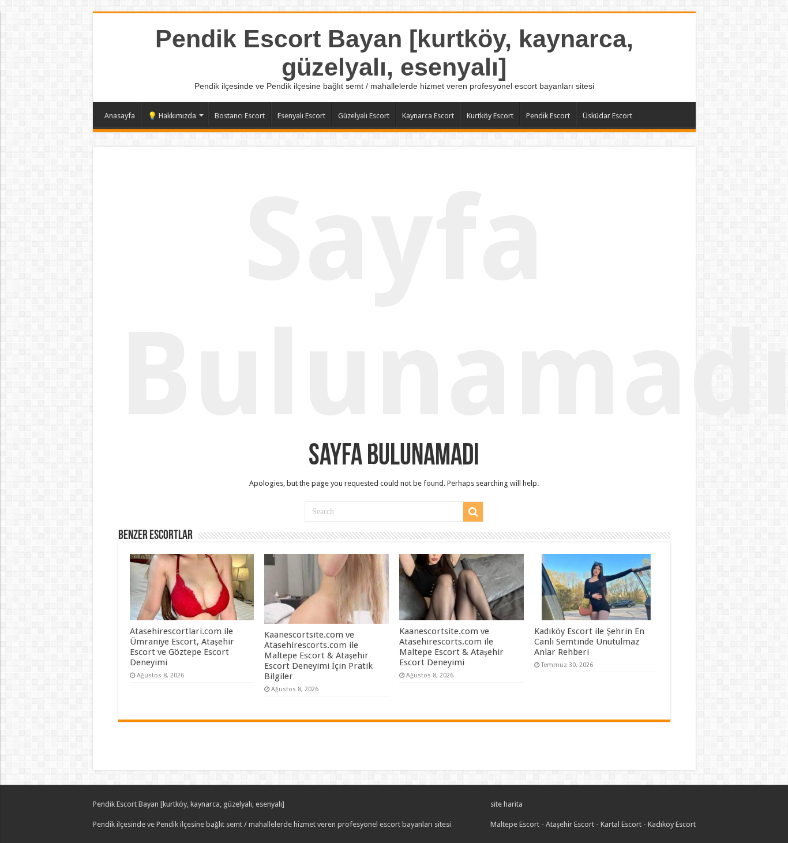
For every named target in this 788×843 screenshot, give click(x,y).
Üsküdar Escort (607, 115)
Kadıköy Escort (672, 824)
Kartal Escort (621, 824)
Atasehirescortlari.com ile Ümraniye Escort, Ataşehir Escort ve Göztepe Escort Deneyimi (182, 647)
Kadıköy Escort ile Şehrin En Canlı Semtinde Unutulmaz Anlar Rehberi (589, 641)
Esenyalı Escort (301, 115)
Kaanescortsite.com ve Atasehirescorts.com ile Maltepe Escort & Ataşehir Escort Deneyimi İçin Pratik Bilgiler (318, 655)
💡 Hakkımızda (172, 115)
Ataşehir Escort (570, 824)
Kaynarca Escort (428, 115)
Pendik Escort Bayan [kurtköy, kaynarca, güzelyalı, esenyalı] (394, 53)
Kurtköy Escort (490, 115)
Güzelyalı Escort (363, 115)
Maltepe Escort (514, 824)
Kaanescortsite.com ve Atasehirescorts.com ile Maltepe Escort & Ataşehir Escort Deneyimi (451, 647)
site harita (506, 804)
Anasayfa (119, 115)
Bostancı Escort (240, 115)
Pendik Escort (548, 115)
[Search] (473, 512)
